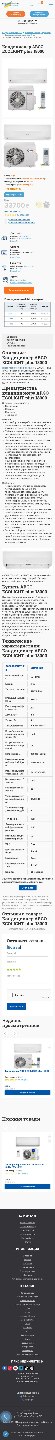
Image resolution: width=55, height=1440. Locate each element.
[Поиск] (31, 5)
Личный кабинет (27, 1223)
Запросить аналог (20, 290)
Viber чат (29, 1400)
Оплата (27, 1260)
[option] (27, 144)
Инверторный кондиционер (16, 368)
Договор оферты (27, 1435)
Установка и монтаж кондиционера (27, 1279)
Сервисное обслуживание (21, 283)
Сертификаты (27, 1230)
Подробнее (15, 241)
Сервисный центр (27, 1226)
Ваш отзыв (16, 1006)
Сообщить (27, 888)
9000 (10, 314)
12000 (10, 319)
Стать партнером (27, 1271)
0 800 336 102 (27, 21)
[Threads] (31, 1368)
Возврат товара (27, 1267)
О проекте (27, 1256)
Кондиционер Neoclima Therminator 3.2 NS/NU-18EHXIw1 (26, 1165)
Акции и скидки (27, 1234)
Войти (14, 947)
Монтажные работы (18, 280)
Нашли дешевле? (12, 211)
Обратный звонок (27, 1381)
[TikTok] (26, 1368)
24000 (10, 324)
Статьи (27, 1242)
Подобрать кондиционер (15, 14)
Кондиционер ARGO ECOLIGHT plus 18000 (27, 1071)
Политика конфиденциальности (27, 1432)
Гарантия (27, 1263)
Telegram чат (29, 1396)
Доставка (27, 1275)
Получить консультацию (39, 14)
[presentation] (5, 1034)
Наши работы (27, 1238)
